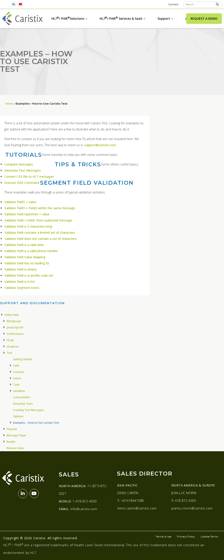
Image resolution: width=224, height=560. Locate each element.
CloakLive (12, 346)
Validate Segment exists (21, 288)
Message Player (16, 435)
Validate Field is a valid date (24, 245)
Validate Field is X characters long (28, 226)
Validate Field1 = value (20, 202)
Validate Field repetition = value (26, 214)
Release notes (15, 448)
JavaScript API (15, 327)
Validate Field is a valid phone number (31, 251)
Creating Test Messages (28, 410)
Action (17, 378)
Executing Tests (23, 404)
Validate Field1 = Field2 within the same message (39, 208)
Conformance (15, 334)
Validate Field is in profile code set (28, 275)
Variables (19, 391)
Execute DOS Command (21, 183)
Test (9, 353)
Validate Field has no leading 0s (26, 263)
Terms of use (163, 536)
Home (9, 103)
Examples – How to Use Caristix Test (36, 423)
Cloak (10, 340)
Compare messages (18, 164)
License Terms (209, 536)
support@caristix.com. (100, 145)
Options (18, 416)
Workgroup (14, 321)
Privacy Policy (186, 536)
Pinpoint (12, 429)
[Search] (217, 4)
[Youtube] (20, 4)
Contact (173, 4)
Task (16, 384)
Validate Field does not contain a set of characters (40, 239)
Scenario (18, 372)
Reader (11, 442)
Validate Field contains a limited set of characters (39, 232)
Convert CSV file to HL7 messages (29, 176)
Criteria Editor (21, 397)
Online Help (11, 315)
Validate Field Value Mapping (25, 257)
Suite (16, 365)
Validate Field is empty (20, 269)
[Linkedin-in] (14, 4)
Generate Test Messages (22, 170)
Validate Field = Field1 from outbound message (38, 220)
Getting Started (22, 359)
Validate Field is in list (19, 281)
